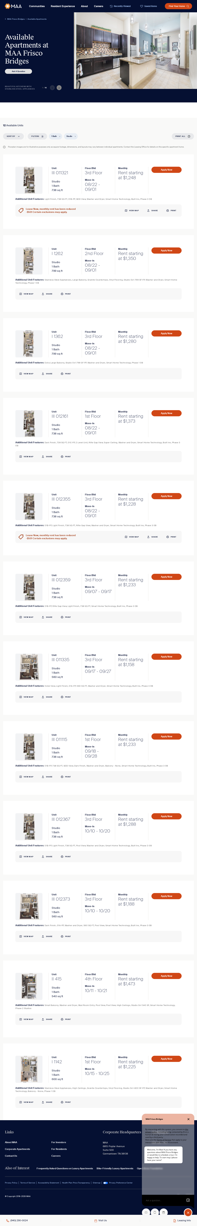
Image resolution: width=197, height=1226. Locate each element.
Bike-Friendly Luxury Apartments (115, 1168)
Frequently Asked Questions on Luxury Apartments (65, 1168)
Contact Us (11, 1155)
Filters (35, 136)
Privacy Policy (11, 1183)
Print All (180, 136)
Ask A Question (18, 71)
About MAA (11, 1142)
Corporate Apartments (17, 1149)
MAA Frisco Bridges (16, 19)
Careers (98, 6)
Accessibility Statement (48, 1183)
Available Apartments (37, 19)
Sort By (11, 136)
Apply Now (166, 169)
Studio (69, 136)
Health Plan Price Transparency (76, 1183)
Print (174, 210)
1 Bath (54, 136)
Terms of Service (27, 1183)
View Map (134, 210)
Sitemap (96, 1183)
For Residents (59, 1149)
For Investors (58, 1142)
